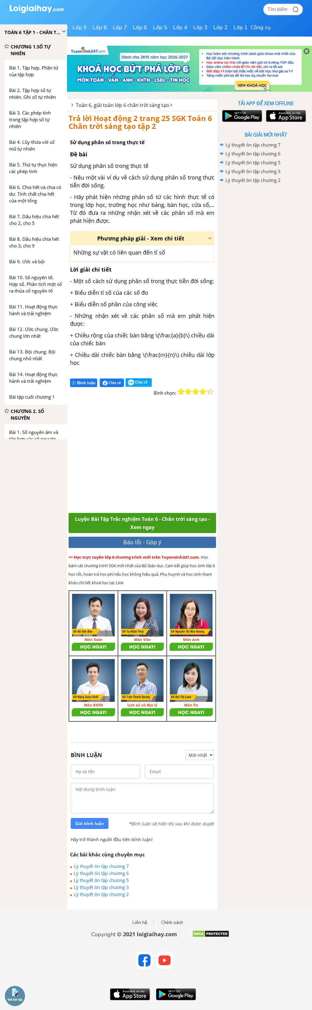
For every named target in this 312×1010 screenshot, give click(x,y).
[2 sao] (188, 391)
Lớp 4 (180, 27)
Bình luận (86, 383)
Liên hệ (139, 922)
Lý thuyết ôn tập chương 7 (101, 866)
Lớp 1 (240, 27)
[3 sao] (195, 391)
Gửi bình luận (89, 823)
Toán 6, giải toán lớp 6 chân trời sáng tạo (122, 105)
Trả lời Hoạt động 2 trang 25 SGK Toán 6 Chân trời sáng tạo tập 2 (140, 122)
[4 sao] (203, 391)
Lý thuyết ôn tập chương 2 (101, 894)
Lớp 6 (140, 27)
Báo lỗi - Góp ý (142, 542)
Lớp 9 (80, 27)
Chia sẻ (114, 382)
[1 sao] (181, 391)
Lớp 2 (220, 27)
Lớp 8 (100, 27)
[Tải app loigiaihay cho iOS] (285, 116)
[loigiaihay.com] (36, 12)
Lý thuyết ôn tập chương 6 (101, 873)
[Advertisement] (158, 457)
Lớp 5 (160, 27)
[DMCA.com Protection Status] (210, 936)
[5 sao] (210, 391)
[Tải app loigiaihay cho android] (241, 116)
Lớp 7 (120, 27)
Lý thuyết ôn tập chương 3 (101, 887)
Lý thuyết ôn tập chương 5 (101, 880)
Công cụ (261, 27)
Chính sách (172, 922)
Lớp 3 (200, 27)
